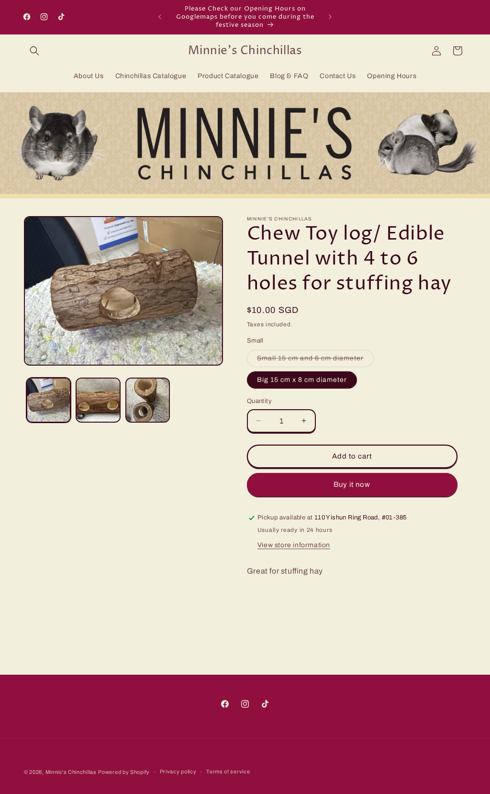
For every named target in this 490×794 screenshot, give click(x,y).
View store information (293, 545)
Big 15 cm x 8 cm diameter (302, 379)
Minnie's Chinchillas (71, 772)
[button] (34, 50)
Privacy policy (178, 771)
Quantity (259, 401)
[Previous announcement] (159, 17)
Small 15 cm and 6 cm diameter (315, 360)
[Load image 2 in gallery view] (98, 400)
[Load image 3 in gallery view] (147, 400)
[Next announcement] (330, 17)
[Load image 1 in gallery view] (48, 400)
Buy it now (352, 484)
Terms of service (228, 771)
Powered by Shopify (124, 772)
